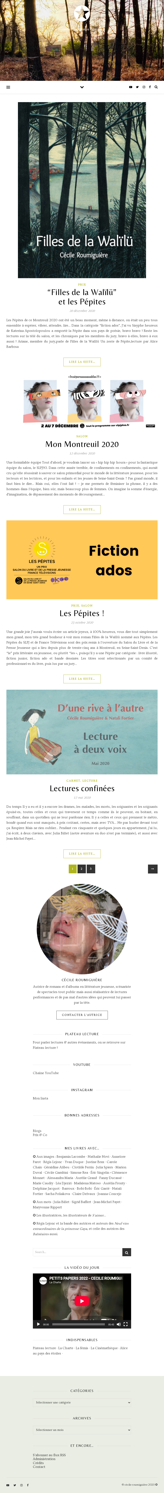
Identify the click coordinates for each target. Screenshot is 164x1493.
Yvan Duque (74, 1162)
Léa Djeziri (64, 1183)
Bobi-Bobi (84, 1188)
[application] (82, 1301)
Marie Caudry (43, 1183)
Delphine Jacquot (46, 1188)
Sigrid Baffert (81, 1202)
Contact (39, 1467)
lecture (90, 780)
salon (82, 436)
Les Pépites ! (82, 613)
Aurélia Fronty (114, 1183)
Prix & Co (40, 1135)
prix (82, 284)
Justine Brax (95, 1162)
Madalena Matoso (87, 1183)
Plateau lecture (44, 1048)
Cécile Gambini (56, 1173)
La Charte (65, 1348)
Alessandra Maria (60, 1178)
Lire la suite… (82, 361)
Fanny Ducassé (111, 1178)
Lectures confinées (82, 788)
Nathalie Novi (98, 1157)
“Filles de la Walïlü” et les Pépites (82, 296)
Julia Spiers (104, 1167)
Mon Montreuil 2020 (82, 444)
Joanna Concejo (109, 1194)
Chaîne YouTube (46, 1073)
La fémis (82, 1348)
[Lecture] (38, 1324)
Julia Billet (61, 1202)
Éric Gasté (102, 1188)
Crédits (38, 1463)
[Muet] (119, 1324)
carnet (73, 780)
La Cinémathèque (104, 1348)
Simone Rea (79, 1173)
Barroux (68, 1188)
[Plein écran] (125, 1324)
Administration (44, 1459)
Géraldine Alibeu (56, 1167)
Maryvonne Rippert (47, 1207)
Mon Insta (40, 1098)
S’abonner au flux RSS (49, 1455)
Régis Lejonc (52, 1162)
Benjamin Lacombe (71, 1157)
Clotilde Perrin (83, 1167)
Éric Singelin (100, 1173)
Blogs (37, 1131)
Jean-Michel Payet (107, 1202)
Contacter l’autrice (82, 1014)
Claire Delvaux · (85, 1194)
